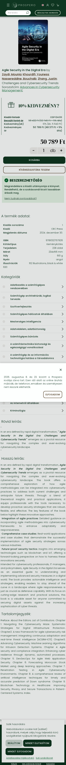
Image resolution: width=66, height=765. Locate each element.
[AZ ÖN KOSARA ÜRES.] (57, 5)
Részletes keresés (47, 12)
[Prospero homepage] (14, 5)
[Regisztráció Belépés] (47, 5)
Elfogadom (52, 394)
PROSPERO (27, 5)
